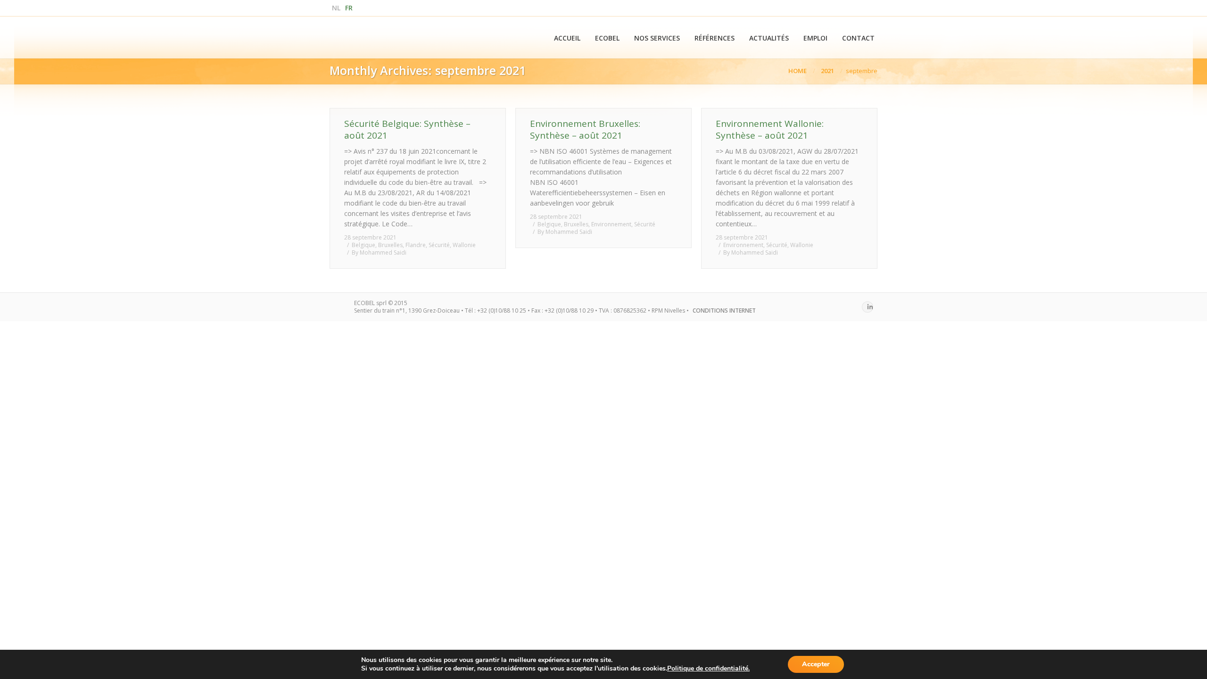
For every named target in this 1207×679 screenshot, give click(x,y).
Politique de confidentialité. (708, 668)
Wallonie (464, 245)
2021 (827, 70)
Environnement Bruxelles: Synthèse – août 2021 (585, 129)
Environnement (611, 224)
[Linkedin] (867, 307)
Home (797, 70)
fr (349, 7)
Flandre (415, 245)
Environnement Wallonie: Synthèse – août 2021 (770, 129)
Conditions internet (724, 310)
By (379, 253)
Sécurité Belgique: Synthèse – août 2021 (407, 129)
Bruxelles (390, 245)
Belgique (363, 245)
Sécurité (439, 245)
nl (336, 7)
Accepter (816, 664)
